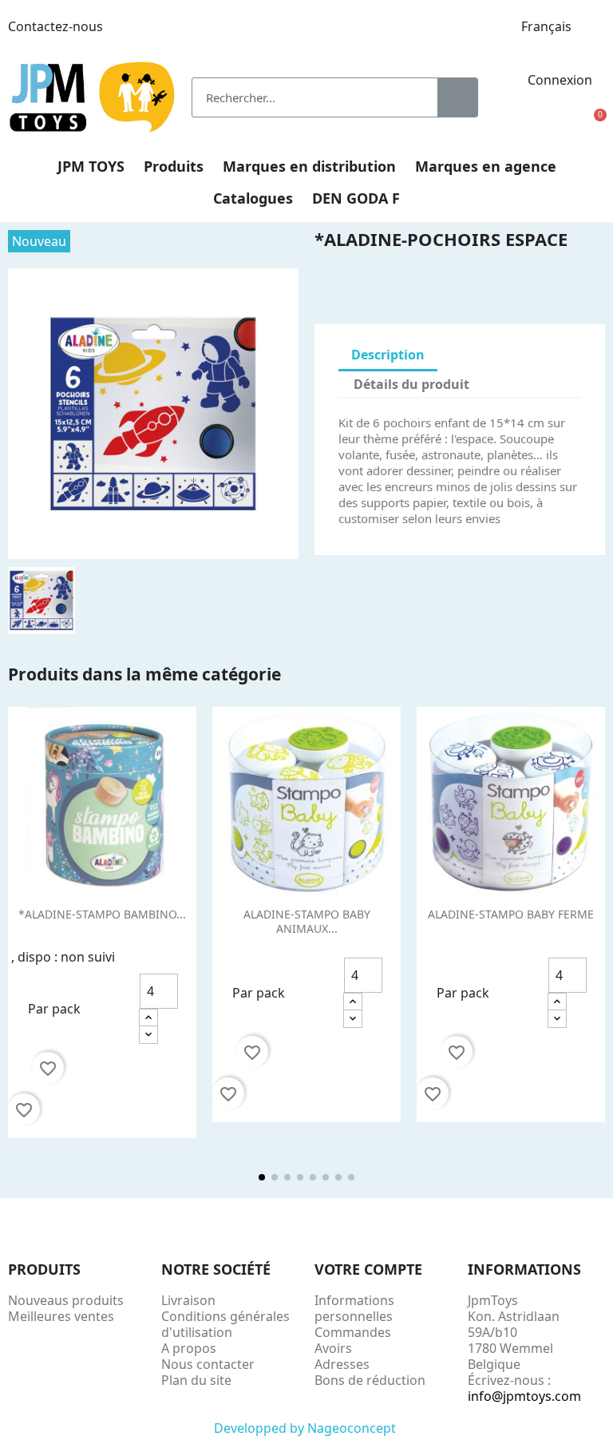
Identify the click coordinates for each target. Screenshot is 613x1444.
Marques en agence (485, 166)
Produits (174, 166)
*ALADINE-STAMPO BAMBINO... (102, 914)
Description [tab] (388, 354)
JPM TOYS (91, 166)
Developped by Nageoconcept (306, 1428)
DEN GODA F (356, 198)
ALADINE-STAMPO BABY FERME (511, 914)
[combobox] (303, 97)
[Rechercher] (457, 97)
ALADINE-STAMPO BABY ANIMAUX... (306, 921)
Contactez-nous (55, 26)
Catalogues (253, 198)
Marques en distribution (309, 166)
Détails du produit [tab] (411, 384)
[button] (593, 124)
